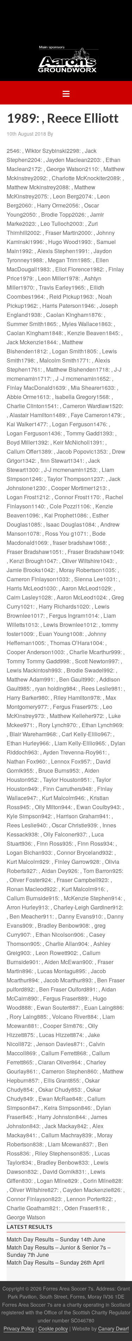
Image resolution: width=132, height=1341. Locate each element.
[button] (66, 92)
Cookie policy (53, 1328)
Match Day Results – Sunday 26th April (56, 1262)
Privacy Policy (19, 1328)
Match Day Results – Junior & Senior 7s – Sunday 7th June (59, 1251)
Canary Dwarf (113, 1328)
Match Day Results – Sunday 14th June (56, 1239)
